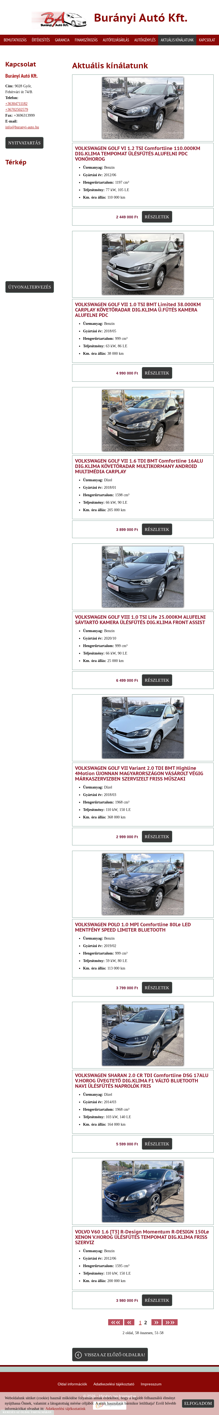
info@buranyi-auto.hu (22, 127)
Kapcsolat (207, 39)
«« (115, 1322)
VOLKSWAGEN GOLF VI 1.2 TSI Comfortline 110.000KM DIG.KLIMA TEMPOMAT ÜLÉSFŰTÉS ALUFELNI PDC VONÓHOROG (137, 154)
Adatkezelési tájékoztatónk (65, 1409)
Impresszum (151, 1384)
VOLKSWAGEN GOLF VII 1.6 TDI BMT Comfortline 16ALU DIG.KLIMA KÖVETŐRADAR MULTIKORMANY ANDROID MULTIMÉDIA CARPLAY (139, 466)
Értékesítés (41, 39)
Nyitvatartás (24, 143)
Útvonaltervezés (29, 287)
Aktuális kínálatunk (177, 39)
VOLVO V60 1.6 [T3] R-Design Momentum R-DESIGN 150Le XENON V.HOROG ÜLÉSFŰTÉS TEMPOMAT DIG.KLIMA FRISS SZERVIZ (142, 1237)
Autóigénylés (144, 39)
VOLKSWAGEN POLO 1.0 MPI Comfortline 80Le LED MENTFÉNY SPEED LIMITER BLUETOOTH (133, 927)
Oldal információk (72, 1384)
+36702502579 (16, 110)
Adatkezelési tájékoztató (113, 1384)
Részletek (157, 217)
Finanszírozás (86, 39)
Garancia (62, 39)
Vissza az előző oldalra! (114, 1355)
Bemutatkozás (15, 39)
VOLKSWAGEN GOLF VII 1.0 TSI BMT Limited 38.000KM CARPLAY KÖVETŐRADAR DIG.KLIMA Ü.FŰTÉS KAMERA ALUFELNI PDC (138, 310)
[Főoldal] (60, 18)
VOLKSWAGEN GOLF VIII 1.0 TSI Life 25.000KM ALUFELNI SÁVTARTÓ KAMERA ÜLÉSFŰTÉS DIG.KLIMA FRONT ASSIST (140, 619)
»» (170, 1322)
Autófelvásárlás (116, 39)
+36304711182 (16, 104)
